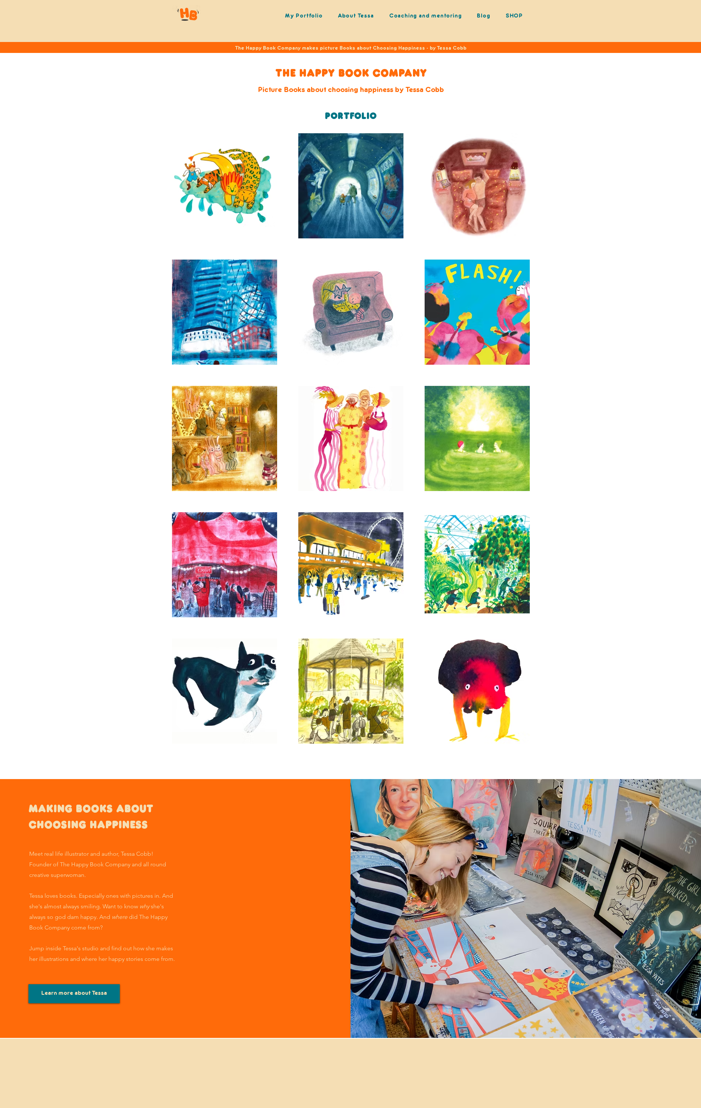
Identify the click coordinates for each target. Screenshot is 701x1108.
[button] (425, 16)
